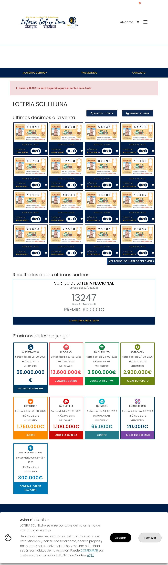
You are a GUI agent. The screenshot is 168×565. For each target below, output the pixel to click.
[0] (139, 22)
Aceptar (120, 538)
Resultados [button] (89, 73)
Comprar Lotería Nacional (30, 488)
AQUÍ (90, 555)
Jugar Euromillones (30, 388)
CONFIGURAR (89, 550)
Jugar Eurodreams (138, 435)
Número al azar (139, 113)
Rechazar (150, 538)
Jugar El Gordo (66, 381)
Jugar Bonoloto (137, 380)
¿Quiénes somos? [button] (35, 73)
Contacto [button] (138, 73)
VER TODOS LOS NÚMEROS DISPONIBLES (131, 261)
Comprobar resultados (84, 320)
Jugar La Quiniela (66, 435)
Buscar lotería (103, 113)
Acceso (128, 22)
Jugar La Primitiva (102, 380)
